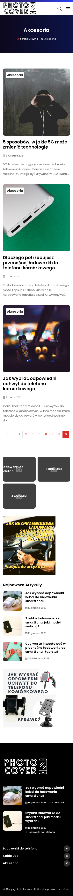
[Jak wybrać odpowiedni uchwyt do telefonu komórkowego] (29, 698)
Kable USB (58, 802)
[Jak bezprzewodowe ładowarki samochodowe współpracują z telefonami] (29, 545)
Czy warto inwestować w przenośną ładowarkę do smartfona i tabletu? (45, 647)
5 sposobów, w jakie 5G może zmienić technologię (35, 144)
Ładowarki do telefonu (41, 832)
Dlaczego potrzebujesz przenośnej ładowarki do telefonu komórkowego (30, 263)
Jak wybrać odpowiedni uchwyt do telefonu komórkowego (29, 383)
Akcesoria (15, 75)
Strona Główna (29, 38)
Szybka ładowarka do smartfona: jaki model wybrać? (43, 622)
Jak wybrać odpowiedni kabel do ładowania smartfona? (44, 597)
